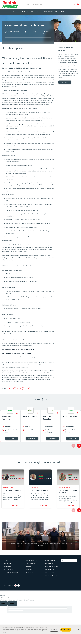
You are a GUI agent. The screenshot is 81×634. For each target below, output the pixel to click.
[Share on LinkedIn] (9, 388)
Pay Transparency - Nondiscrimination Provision (16, 353)
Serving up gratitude (12, 490)
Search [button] (65, 4)
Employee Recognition (64, 487)
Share (4, 388)
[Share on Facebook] (14, 388)
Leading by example (39, 490)
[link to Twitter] (18, 585)
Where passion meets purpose (68, 491)
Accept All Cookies (65, 629)
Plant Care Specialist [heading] (47, 418)
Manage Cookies (54, 629)
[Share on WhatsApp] (28, 388)
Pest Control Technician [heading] (7, 418)
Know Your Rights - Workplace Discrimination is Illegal (18, 349)
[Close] (78, 629)
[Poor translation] (12, 603)
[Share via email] (23, 388)
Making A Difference (8, 487)
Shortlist (17, 413)
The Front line (35, 487)
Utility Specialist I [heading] (29, 417)
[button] (79, 446)
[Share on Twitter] (19, 388)
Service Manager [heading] (70, 417)
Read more (64, 82)
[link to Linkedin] (15, 585)
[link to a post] (13, 477)
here (6, 266)
